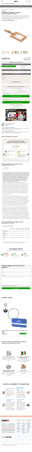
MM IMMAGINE (23, 423)
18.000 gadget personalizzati (6, 427)
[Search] (29, 3)
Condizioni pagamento (28, 425)
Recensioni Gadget (23, 425)
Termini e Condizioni (27, 286)
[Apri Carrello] (29, 1)
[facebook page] (2, 437)
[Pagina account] (26, 1)
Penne (1, 6)
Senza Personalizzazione (8, 66)
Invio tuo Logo (18, 432)
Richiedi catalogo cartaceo (18, 429)
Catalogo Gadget (23, 428)
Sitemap (9, 445)
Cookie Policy (28, 430)
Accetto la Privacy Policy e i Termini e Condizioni (10, 285)
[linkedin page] (4, 437)
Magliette (13, 6)
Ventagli (5, 6)
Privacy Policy (12, 286)
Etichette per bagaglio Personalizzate (19, 8)
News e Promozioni (23, 432)
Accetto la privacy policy (6, 99)
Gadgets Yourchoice (23, 430)
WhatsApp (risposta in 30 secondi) (18, 424)
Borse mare (28, 6)
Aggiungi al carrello (16, 106)
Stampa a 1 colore (23, 66)
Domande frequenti (28, 423)
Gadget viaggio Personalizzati (8, 8)
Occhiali (23, 6)
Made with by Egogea (14, 445)
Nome (3, 268)
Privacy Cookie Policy (5, 445)
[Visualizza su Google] (6, 152)
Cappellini (18, 6)
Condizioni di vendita (28, 428)
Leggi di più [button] (6, 157)
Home (2, 8)
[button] (4, 154)
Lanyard (9, 6)
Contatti (18, 426)
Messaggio (3, 275)
